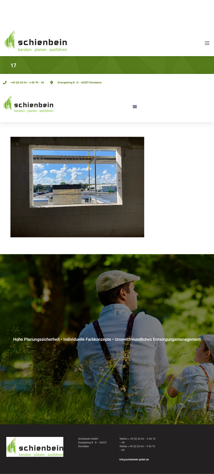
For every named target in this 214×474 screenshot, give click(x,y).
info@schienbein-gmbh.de (134, 459)
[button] (134, 106)
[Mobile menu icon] (207, 43)
